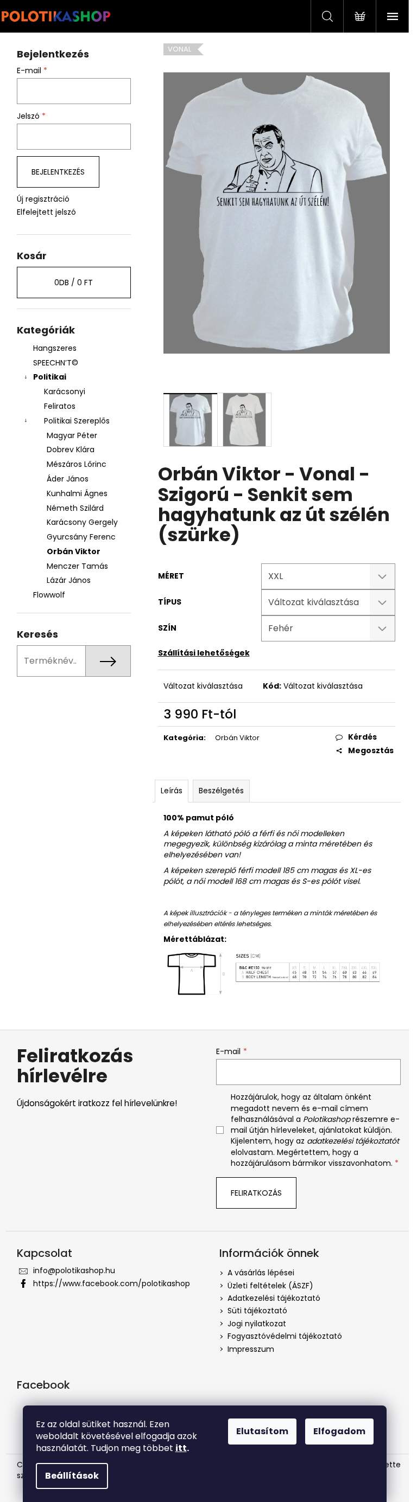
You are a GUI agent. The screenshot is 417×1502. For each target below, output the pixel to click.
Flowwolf (49, 594)
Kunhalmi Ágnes (77, 493)
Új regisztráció (43, 199)
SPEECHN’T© (55, 362)
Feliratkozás (256, 1193)
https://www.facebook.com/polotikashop (111, 1283)
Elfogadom (339, 1431)
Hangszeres (55, 348)
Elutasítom (262, 1431)
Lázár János (69, 580)
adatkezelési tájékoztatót (353, 1140)
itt (181, 1448)
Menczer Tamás (77, 566)
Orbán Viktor (73, 551)
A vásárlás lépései (261, 1272)
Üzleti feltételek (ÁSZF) (270, 1285)
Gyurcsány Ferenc (81, 536)
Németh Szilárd (75, 508)
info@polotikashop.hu (74, 1270)
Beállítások (72, 1475)
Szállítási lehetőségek (204, 652)
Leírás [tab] (171, 790)
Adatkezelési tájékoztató (274, 1298)
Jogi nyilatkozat (257, 1323)
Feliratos (59, 406)
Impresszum (251, 1349)
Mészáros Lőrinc (76, 464)
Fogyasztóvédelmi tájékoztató (285, 1336)
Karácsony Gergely (82, 522)
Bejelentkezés (58, 171)
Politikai (49, 376)
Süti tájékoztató (257, 1310)
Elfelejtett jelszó (46, 212)
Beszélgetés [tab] (221, 790)
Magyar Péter (72, 435)
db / (73, 282)
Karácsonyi (64, 391)
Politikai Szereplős (77, 420)
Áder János (68, 478)
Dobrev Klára (70, 449)
